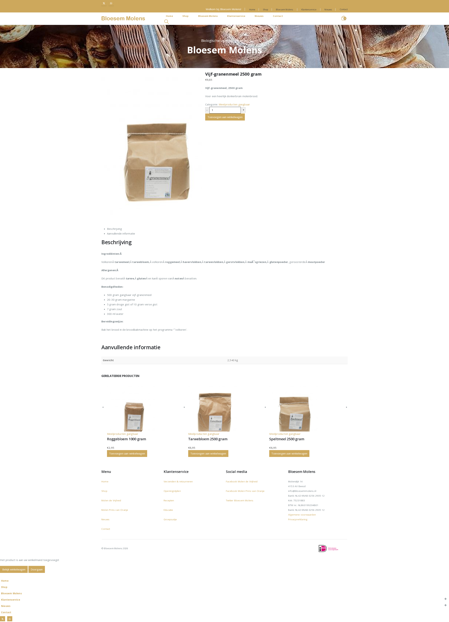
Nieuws (328, 9)
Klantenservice (308, 9)
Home (252, 9)
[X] (103, 3)
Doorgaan (37, 569)
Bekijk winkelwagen (13, 569)
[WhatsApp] (111, 3)
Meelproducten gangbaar (234, 104)
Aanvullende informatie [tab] (121, 233)
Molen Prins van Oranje (114, 509)
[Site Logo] (123, 18)
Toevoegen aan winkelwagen (225, 117)
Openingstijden (172, 491)
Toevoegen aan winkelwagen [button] (127, 453)
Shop (265, 9)
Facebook (232, 481)
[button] (166, 21)
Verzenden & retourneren (178, 481)
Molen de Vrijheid (111, 500)
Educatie (168, 509)
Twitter (229, 500)
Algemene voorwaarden (302, 514)
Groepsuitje (170, 519)
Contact (344, 9)
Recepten (169, 500)
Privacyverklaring (297, 519)
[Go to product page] (146, 407)
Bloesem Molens (284, 9)
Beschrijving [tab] (114, 228)
